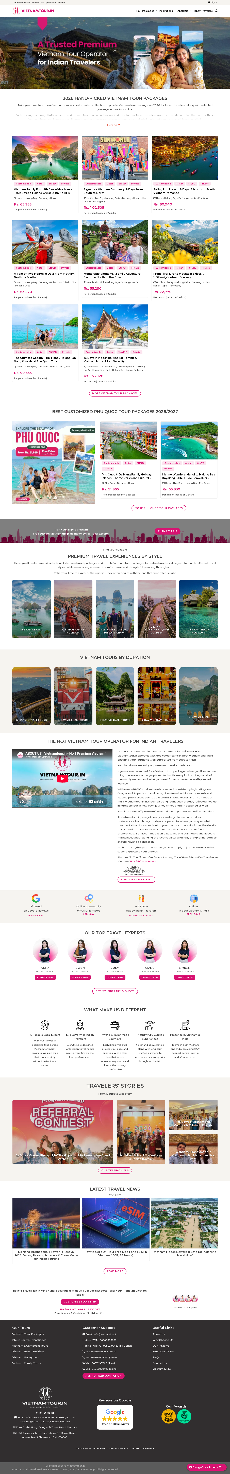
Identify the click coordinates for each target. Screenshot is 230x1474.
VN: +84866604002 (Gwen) (101, 1357)
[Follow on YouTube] (53, 1413)
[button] (115, 1417)
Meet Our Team (163, 1351)
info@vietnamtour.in (105, 1334)
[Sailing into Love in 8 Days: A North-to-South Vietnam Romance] (185, 158)
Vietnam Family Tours (26, 1363)
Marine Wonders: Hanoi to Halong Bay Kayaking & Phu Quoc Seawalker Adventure (188, 476)
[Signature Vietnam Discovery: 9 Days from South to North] (115, 158)
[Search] (216, 11)
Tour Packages (145, 11)
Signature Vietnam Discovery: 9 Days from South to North (113, 191)
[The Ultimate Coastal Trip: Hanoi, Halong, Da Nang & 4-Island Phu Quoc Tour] (45, 326)
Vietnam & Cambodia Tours (30, 1345)
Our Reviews (161, 1345)
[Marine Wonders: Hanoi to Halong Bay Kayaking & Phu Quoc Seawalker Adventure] (189, 440)
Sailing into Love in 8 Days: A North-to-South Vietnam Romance (184, 191)
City (213, 2)
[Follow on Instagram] (41, 1413)
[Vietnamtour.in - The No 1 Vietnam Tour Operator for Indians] (33, 11)
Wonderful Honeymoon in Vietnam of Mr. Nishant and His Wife (193, 1155)
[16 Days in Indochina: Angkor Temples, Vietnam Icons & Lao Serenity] (115, 326)
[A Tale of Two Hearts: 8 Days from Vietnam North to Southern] (45, 242)
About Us (159, 1334)
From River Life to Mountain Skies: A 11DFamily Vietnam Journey (178, 275)
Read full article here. (143, 861)
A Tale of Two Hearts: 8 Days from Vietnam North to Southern (44, 275)
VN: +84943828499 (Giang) (101, 1368)
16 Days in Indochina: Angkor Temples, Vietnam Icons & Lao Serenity (110, 359)
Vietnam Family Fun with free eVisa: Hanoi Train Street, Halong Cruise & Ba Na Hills (43, 191)
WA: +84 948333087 (86, 1309)
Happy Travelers (203, 11)
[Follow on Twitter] (44, 1413)
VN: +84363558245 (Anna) (101, 1351)
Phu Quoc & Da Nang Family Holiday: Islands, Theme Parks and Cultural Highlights (127, 476)
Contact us (160, 1363)
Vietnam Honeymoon (26, 1357)
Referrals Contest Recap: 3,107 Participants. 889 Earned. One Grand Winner (63, 1157)
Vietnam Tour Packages (28, 1334)
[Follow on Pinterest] (48, 1413)
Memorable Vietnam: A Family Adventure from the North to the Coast (112, 275)
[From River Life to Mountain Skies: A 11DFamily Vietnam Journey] (185, 242)
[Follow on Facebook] (37, 1413)
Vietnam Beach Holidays (28, 1351)
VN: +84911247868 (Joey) (100, 1363)
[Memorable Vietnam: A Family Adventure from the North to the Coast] (115, 242)
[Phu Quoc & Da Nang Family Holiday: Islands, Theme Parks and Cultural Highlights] (128, 440)
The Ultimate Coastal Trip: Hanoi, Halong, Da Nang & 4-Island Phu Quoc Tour (45, 359)
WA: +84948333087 (104, 1340)
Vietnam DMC (162, 1368)
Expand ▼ (114, 125)
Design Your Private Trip (208, 1467)
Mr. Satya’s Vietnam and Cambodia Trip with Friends (193, 1123)
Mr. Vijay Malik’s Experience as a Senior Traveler (141, 1157)
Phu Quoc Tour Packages (29, 1340)
